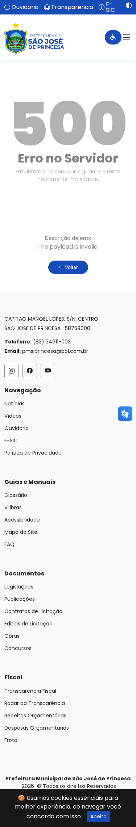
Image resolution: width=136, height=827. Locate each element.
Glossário (15, 495)
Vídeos (12, 415)
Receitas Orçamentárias (35, 715)
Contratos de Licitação (33, 611)
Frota (10, 740)
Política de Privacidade (33, 452)
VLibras (13, 507)
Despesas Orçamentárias (36, 727)
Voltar (70, 267)
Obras (12, 635)
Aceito (98, 816)
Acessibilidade (22, 519)
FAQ (9, 544)
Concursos (18, 648)
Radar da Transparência (34, 703)
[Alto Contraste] (126, 5)
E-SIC (110, 7)
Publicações (19, 599)
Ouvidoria (25, 7)
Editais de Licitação (28, 623)
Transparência (72, 7)
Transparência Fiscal (30, 690)
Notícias (14, 403)
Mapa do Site (20, 532)
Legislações (18, 586)
